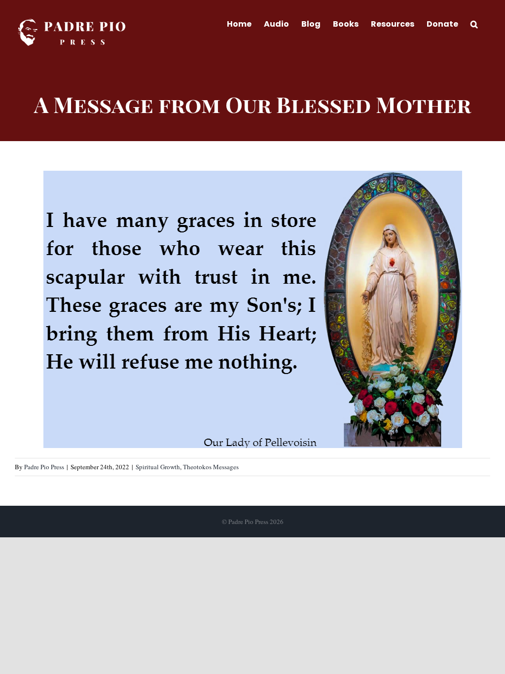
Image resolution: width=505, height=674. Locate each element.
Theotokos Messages (211, 466)
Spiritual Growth (158, 466)
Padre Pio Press (44, 466)
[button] (474, 23)
